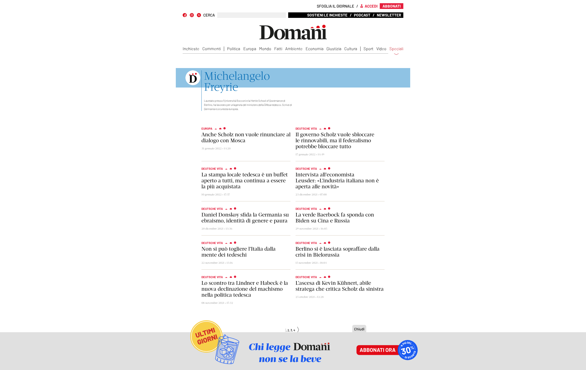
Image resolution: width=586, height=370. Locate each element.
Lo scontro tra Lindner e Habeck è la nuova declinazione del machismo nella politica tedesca (244, 289)
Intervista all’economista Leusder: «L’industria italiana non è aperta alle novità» (337, 180)
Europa (249, 48)
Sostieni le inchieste (327, 15)
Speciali (396, 49)
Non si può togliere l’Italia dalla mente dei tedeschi (238, 252)
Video (381, 48)
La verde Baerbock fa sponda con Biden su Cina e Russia (335, 217)
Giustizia (333, 48)
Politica (233, 48)
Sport (368, 48)
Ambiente (294, 48)
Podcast (362, 15)
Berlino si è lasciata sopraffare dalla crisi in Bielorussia (338, 252)
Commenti (211, 48)
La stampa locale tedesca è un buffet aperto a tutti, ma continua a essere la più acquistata (244, 180)
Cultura (350, 48)
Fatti (278, 48)
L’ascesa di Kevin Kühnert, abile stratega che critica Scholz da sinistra (340, 286)
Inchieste (191, 48)
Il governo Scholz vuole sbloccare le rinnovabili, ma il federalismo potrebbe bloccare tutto (335, 140)
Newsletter (389, 15)
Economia (314, 48)
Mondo (265, 48)
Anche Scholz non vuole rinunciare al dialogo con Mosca (245, 137)
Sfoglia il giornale (335, 6)
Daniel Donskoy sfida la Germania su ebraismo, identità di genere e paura (245, 217)
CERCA (209, 15)
